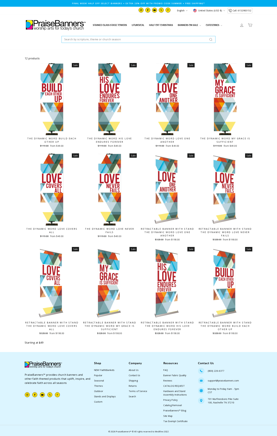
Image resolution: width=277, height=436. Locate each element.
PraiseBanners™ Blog (174, 410)
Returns (133, 385)
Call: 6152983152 (242, 10)
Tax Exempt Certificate (175, 421)
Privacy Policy (170, 399)
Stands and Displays (105, 396)
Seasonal (99, 380)
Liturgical (138, 25)
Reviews (167, 380)
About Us (133, 370)
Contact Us (134, 375)
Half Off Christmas (161, 25)
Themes (98, 385)
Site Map (167, 415)
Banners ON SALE (188, 25)
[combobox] (138, 39)
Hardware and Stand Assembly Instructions (175, 393)
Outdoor (98, 391)
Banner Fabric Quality (174, 375)
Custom (98, 401)
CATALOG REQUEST (174, 385)
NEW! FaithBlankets (104, 370)
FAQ (165, 370)
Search (132, 396)
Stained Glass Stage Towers (110, 25)
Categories (213, 25)
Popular (98, 375)
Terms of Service (138, 391)
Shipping (133, 380)
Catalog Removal (172, 405)
